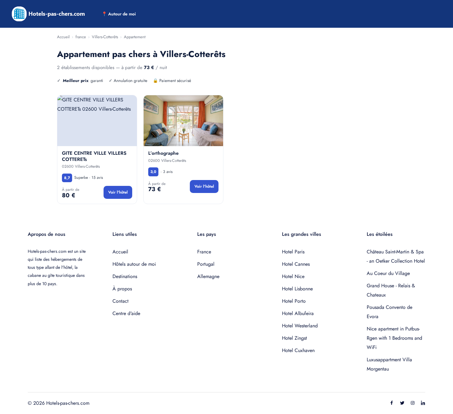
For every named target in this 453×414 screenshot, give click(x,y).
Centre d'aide (126, 313)
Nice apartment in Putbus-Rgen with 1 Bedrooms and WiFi (394, 338)
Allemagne (208, 276)
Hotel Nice (293, 276)
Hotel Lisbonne (297, 288)
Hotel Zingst (294, 338)
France (204, 251)
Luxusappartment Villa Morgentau (389, 364)
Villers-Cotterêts (105, 37)
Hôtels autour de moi (134, 264)
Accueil (63, 37)
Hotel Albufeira (298, 313)
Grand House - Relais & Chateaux (391, 290)
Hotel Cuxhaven (298, 350)
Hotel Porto (294, 301)
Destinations (124, 276)
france (81, 37)
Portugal (205, 264)
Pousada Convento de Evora (389, 312)
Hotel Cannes (296, 264)
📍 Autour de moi (119, 14)
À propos (122, 288)
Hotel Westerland (300, 325)
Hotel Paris (293, 251)
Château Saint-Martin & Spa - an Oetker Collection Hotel (396, 256)
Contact (120, 301)
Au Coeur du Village (388, 273)
